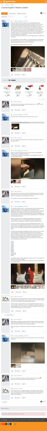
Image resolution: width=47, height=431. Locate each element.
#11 (11, 375)
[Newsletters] (15, 424)
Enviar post (5, 13)
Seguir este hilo (12, 13)
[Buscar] (26, 16)
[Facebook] (8, 424)
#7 (11, 206)
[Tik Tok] (6, 424)
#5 (11, 150)
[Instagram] (2, 424)
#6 (11, 191)
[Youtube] (4, 424)
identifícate (9, 413)
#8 (11, 296)
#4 (11, 137)
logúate (20, 122)
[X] (11, 424)
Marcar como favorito (22, 13)
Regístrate (4, 413)
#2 (11, 101)
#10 (11, 335)
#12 (11, 388)
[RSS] (13, 424)
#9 (11, 319)
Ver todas (42, 80)
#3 (11, 114)
